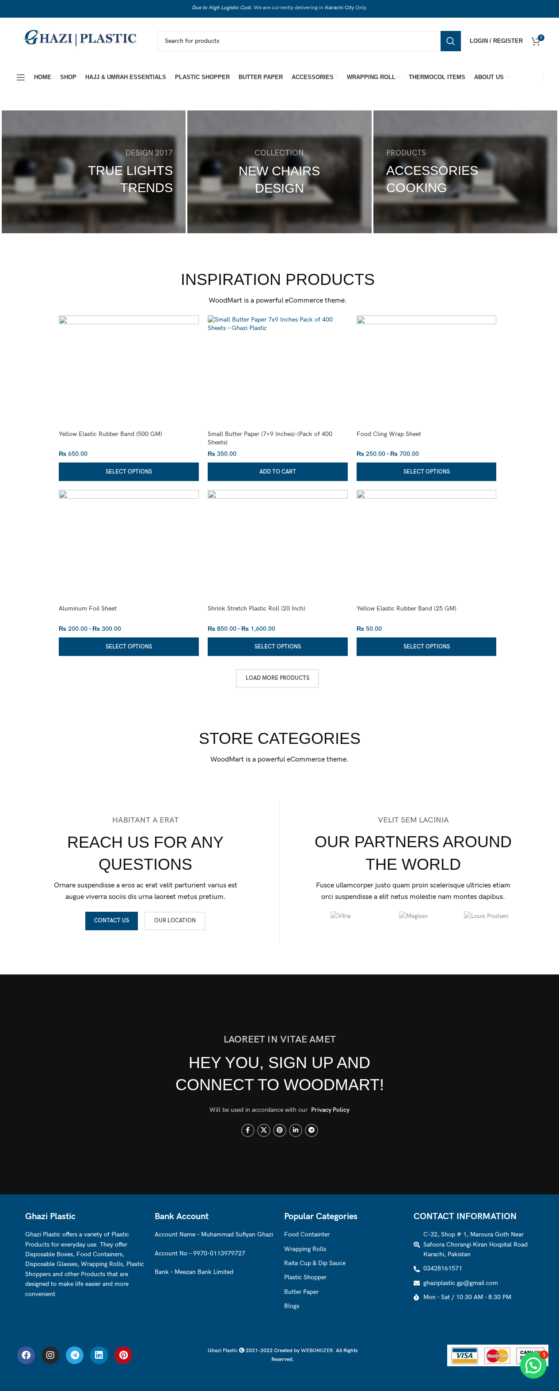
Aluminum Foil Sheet (88, 608)
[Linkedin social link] (295, 1130)
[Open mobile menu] (21, 77)
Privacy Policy (330, 1110)
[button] (278, 471)
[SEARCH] (451, 41)
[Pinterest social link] (279, 1130)
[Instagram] (50, 1355)
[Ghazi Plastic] (82, 40)
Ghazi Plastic (223, 1350)
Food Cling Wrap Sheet (389, 434)
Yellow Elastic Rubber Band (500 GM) (110, 434)
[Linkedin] (99, 1355)
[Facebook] (26, 1355)
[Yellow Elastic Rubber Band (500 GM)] (129, 385)
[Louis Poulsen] (486, 916)
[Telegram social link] (311, 1130)
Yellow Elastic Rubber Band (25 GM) (406, 608)
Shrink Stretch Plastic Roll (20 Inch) (256, 608)
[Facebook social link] (248, 1130)
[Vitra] (340, 916)
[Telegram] (75, 1355)
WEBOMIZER (317, 1350)
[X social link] (263, 1130)
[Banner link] (94, 171)
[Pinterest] (123, 1355)
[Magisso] (413, 916)
